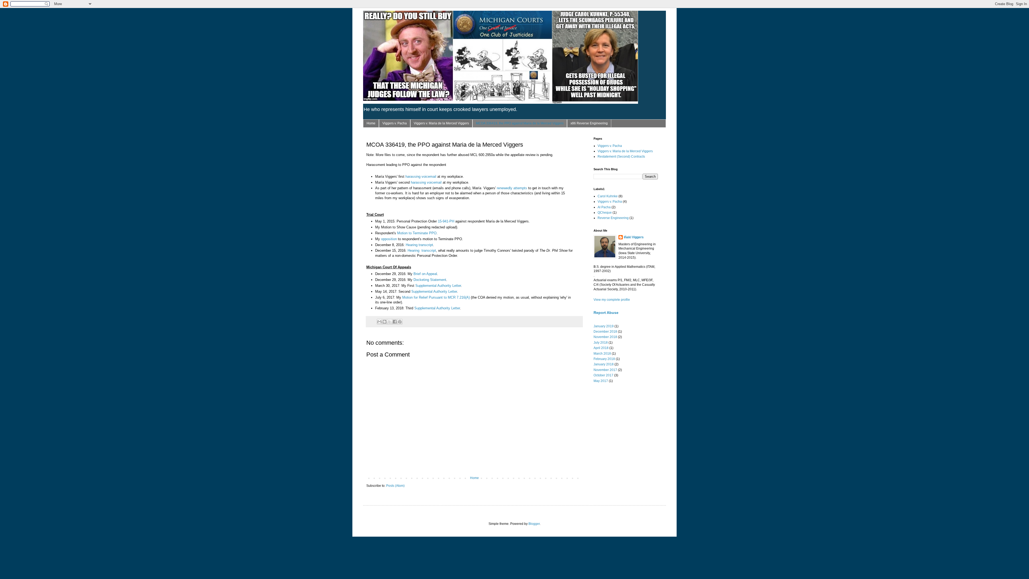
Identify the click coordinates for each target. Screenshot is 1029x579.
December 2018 (605, 331)
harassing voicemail (420, 177)
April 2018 (601, 348)
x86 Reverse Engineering (589, 123)
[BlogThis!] (384, 321)
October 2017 (603, 375)
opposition (389, 239)
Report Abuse (606, 312)
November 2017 (605, 370)
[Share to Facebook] (394, 321)
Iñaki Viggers (634, 237)
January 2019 (604, 326)
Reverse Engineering (613, 218)
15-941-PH (446, 221)
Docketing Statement (429, 280)
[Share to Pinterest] (399, 321)
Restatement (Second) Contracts (621, 156)
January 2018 (604, 364)
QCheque (605, 212)
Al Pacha (604, 207)
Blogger (534, 524)
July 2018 (601, 342)
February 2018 (604, 359)
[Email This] (379, 321)
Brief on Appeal (425, 274)
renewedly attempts (512, 188)
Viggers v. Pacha (394, 123)
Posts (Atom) (395, 486)
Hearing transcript (419, 245)
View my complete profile (612, 300)
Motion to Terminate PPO (417, 233)
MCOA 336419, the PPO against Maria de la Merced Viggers (520, 123)
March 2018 (602, 353)
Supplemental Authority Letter (438, 286)
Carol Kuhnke (608, 196)
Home (371, 123)
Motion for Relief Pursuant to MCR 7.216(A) (436, 297)
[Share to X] (389, 321)
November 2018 (605, 337)
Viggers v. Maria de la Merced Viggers (441, 123)
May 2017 (601, 381)
